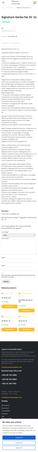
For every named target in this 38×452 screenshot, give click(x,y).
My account (5, 408)
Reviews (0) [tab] (15, 43)
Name (3, 257)
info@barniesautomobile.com (11, 367)
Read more (9, 306)
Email (3, 265)
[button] (2, 28)
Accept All (19, 437)
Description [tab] (5, 43)
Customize (19, 443)
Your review (5, 238)
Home (3, 7)
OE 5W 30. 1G (5, 321)
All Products (5, 405)
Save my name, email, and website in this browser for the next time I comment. (18, 276)
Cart (2, 416)
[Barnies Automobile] (19, 2)
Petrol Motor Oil (11, 7)
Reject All (19, 448)
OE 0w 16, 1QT (6, 298)
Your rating (5, 232)
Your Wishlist (5, 411)
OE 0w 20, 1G (23, 321)
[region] (19, 435)
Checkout (4, 414)
